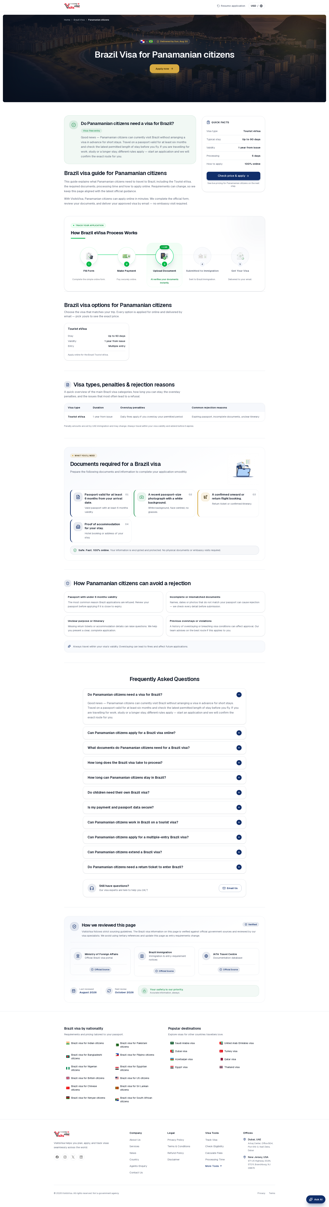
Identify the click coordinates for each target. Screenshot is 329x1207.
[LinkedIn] (81, 1157)
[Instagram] (65, 1157)
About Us (135, 1139)
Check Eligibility (214, 1146)
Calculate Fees (214, 1153)
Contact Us (136, 1172)
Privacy (261, 1193)
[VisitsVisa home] (72, 6)
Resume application (233, 5)
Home (67, 19)
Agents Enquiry (138, 1166)
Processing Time (215, 1159)
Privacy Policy (175, 1139)
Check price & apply (231, 176)
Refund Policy (175, 1153)
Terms (272, 1193)
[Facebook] (57, 1157)
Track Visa (211, 1139)
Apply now (162, 68)
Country (134, 1159)
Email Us (232, 888)
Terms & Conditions (178, 1146)
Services (134, 1146)
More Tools (212, 1166)
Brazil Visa (79, 19)
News (133, 1153)
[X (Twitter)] (73, 1157)
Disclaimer (173, 1159)
